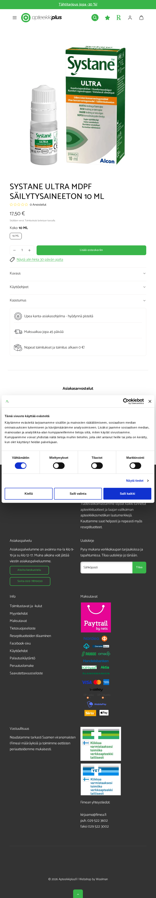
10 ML (15, 236)
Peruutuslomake (22, 666)
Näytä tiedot (134, 480)
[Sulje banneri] (149, 401)
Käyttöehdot (19, 651)
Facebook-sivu (20, 643)
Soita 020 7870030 (29, 581)
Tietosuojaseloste (23, 628)
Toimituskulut (31, 220)
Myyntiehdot (19, 614)
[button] (15, 18)
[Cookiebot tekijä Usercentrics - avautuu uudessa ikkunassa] (126, 401)
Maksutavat (18, 621)
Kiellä (29, 493)
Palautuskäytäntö (22, 658)
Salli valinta (78, 493)
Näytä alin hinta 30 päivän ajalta (40, 260)
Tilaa (139, 567)
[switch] (59, 465)
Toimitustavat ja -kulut (26, 606)
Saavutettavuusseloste (26, 673)
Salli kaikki (127, 493)
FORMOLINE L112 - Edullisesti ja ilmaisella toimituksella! (78, 4)
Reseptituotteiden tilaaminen (30, 636)
